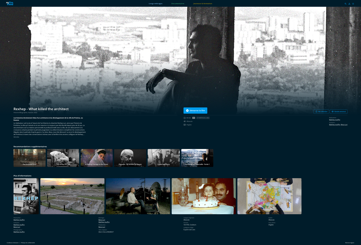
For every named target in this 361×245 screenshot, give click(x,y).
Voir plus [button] (16, 137)
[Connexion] (349, 4)
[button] (353, 4)
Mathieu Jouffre (334, 120)
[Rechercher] (345, 4)
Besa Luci (344, 125)
